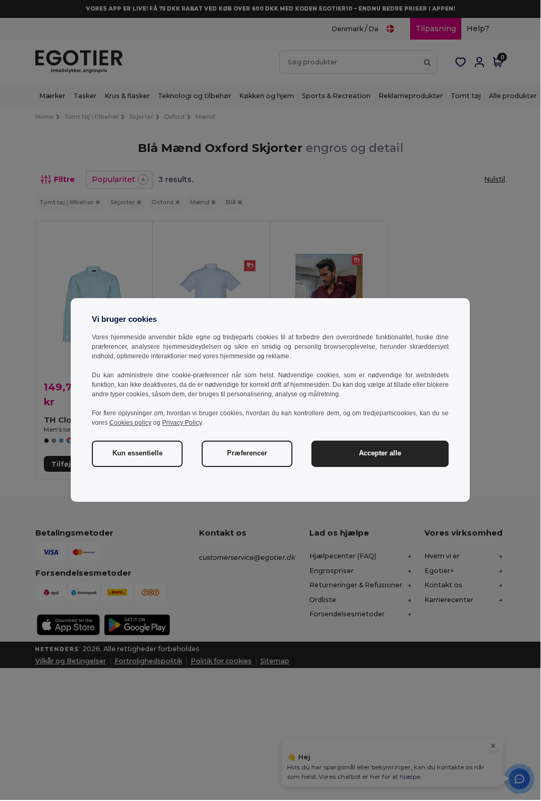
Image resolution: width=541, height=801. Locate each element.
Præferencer (247, 453)
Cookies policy (130, 422)
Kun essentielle (137, 453)
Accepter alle (380, 453)
